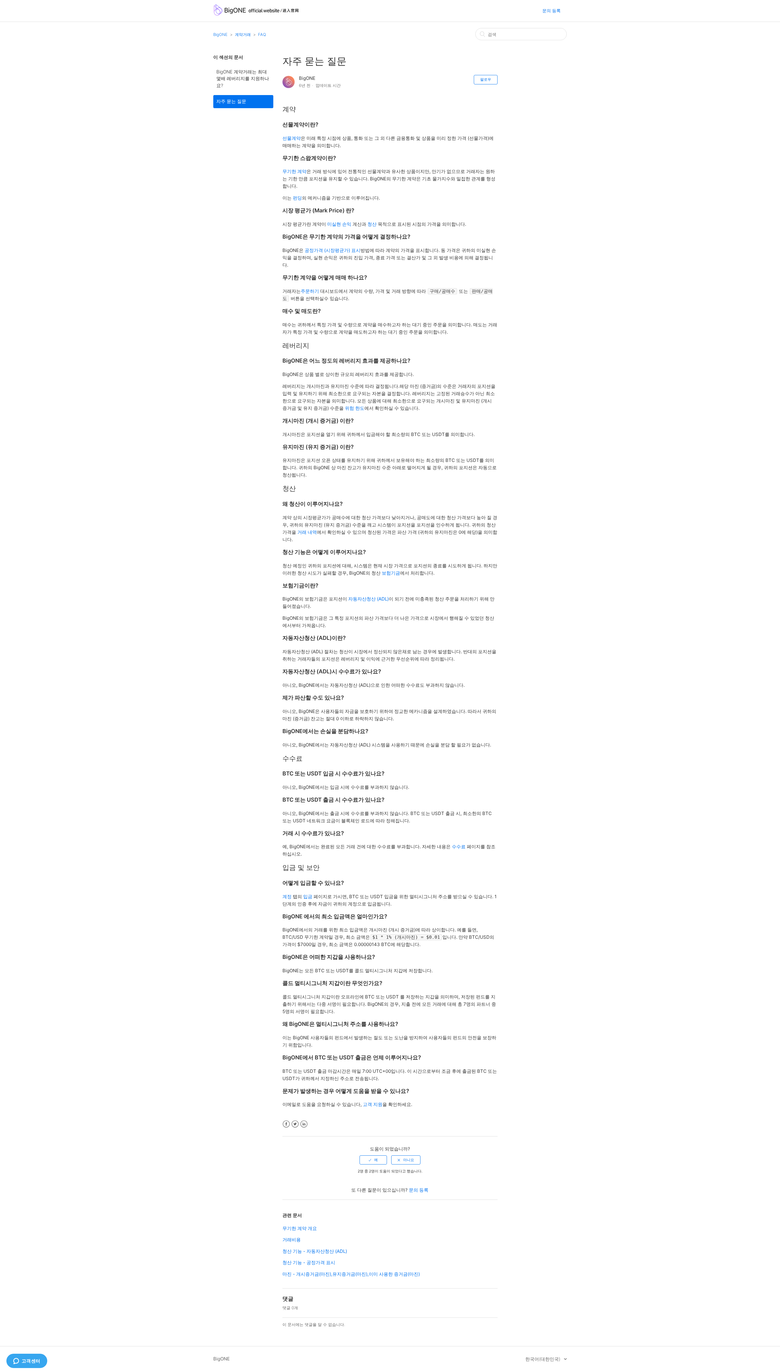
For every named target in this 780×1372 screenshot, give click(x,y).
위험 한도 (354, 408)
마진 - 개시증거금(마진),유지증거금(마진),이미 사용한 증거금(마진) (351, 1274)
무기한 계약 (294, 171)
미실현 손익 (339, 224)
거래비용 (291, 1240)
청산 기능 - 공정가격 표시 (308, 1262)
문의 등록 (551, 10)
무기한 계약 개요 (299, 1228)
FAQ (262, 34)
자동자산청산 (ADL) (368, 599)
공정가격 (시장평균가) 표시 (332, 250)
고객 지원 (372, 1104)
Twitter (295, 1124)
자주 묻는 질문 (231, 101)
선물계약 (291, 138)
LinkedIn (304, 1124)
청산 (372, 224)
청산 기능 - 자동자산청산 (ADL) (314, 1251)
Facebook (286, 1124)
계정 (287, 896)
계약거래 (243, 34)
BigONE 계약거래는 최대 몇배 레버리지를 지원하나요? (242, 78)
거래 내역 (307, 532)
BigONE (220, 34)
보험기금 (391, 573)
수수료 (459, 846)
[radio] (373, 1160)
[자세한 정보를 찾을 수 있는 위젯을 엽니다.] (26, 1361)
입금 (307, 896)
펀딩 (297, 198)
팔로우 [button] (485, 79)
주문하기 (310, 291)
